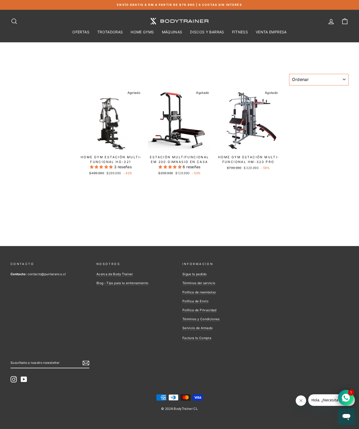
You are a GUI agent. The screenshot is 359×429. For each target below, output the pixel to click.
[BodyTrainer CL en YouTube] (24, 379)
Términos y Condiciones (201, 319)
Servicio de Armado (197, 328)
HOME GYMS (142, 32)
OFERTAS (80, 32)
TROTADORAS (110, 32)
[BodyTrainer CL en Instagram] (14, 379)
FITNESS (240, 32)
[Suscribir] (86, 363)
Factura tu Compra (196, 338)
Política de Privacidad (199, 310)
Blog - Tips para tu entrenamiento (122, 283)
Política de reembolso (199, 292)
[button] (102, 167)
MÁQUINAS (172, 32)
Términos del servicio (198, 283)
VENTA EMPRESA (271, 32)
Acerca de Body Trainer (114, 274)
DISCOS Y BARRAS (207, 32)
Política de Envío (195, 301)
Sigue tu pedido (194, 274)
